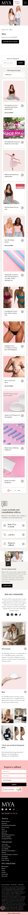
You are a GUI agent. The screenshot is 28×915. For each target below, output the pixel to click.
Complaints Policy (7, 838)
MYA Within (5, 845)
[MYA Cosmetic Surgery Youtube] (16, 614)
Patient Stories (6, 821)
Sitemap (4, 852)
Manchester (5, 874)
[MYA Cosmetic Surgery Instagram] (8, 614)
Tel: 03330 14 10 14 (9, 813)
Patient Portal (5, 860)
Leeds (3, 870)
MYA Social (5, 29)
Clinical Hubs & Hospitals (9, 825)
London (4, 872)
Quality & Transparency (8, 835)
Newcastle (4, 876)
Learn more (7, 585)
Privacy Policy (14, 884)
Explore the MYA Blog (10, 41)
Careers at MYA (6, 847)
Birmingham (5, 866)
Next (19, 490)
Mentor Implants (6, 836)
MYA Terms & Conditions (8, 850)
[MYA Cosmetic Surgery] (6, 2)
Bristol (3, 868)
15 (15, 490)
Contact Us (5, 856)
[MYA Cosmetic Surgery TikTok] (20, 614)
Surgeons (4, 823)
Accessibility (5, 848)
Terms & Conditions (6, 884)
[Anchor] (20, 58)
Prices (3, 829)
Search (20, 63)
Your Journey (5, 827)
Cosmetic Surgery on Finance (10, 854)
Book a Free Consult (14, 913)
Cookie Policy (21, 884)
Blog (11, 29)
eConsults (4, 831)
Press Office (5, 858)
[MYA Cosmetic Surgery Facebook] (12, 614)
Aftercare (4, 833)
